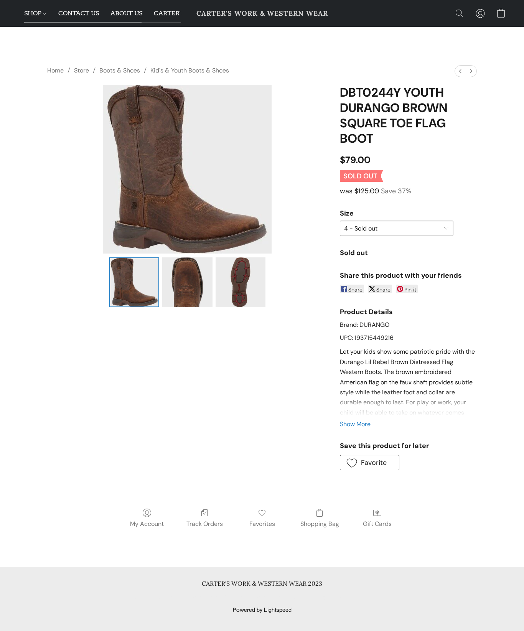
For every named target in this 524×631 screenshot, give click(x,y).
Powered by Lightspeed (262, 610)
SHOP (33, 13)
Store (81, 70)
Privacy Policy (200, 597)
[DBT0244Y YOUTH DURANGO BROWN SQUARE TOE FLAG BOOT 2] (240, 282)
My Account (147, 524)
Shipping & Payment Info (255, 597)
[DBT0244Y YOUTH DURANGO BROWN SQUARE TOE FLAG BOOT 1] (187, 282)
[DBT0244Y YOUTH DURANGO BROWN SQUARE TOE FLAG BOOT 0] (134, 282)
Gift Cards (377, 524)
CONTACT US (78, 13)
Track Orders (204, 524)
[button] (262, 13)
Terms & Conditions (150, 597)
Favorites (262, 524)
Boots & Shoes (119, 70)
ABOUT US (126, 13)
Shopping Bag (319, 524)
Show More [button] (355, 424)
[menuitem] (460, 71)
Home (55, 70)
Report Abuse (382, 597)
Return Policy (309, 597)
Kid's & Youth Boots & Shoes (189, 70)
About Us (345, 597)
